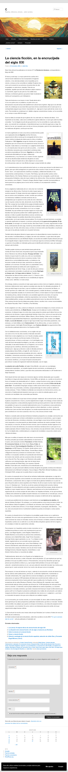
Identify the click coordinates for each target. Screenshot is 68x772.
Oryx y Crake (31, 647)
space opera (45, 647)
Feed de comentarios (11, 755)
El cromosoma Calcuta (25, 644)
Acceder (7, 751)
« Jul (16, 744)
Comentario (12, 667)
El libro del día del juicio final (47, 644)
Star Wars (51, 647)
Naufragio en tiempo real (16, 647)
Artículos (13, 39)
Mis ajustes (49, 766)
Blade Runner (41, 642)
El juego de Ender (35, 644)
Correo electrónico (14, 700)
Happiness (17, 645)
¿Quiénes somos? (10, 43)
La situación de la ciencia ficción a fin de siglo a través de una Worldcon (30, 630)
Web (10, 709)
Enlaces (51, 39)
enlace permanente (41, 649)
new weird (25, 647)
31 (9, 743)
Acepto (60, 766)
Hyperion (23, 645)
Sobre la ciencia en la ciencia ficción (19, 632)
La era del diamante (31, 645)
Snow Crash (39, 647)
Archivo (45, 39)
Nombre (11, 691)
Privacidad (28, 43)
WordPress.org (9, 757)
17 (9, 739)
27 (32, 741)
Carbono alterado (50, 642)
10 (9, 737)
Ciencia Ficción (28, 642)
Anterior (8, 48)
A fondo (22, 642)
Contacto (20, 43)
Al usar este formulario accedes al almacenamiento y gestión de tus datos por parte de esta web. (32, 713)
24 (9, 741)
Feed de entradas (10, 753)
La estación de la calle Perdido (44, 645)
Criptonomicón (9, 644)
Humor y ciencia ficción (15, 634)
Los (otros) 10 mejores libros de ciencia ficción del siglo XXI (26, 628)
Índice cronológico (23, 39)
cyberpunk (16, 644)
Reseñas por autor (35, 39)
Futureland (11, 645)
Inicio (7, 39)
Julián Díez (25, 66)
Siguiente (60, 48)
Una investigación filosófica (17, 649)
